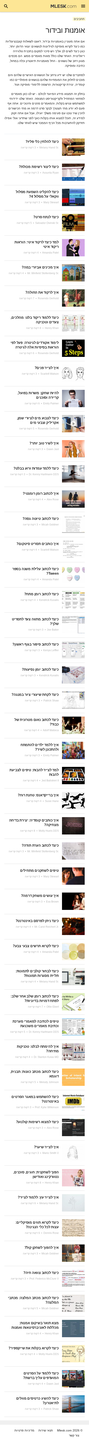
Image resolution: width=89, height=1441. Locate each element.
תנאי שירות (45, 1430)
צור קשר (74, 1435)
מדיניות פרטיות (24, 1430)
